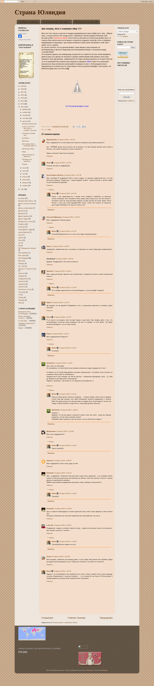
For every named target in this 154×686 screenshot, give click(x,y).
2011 (22, 189)
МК (19, 245)
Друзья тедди (22, 219)
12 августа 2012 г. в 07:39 (72, 175)
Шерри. (20, 328)
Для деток (21, 211)
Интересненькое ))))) (29, 124)
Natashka (50, 271)
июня (24, 171)
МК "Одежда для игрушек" (27, 248)
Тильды (20, 297)
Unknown (50, 460)
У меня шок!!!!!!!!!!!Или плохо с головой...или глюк (29, 128)
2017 (22, 92)
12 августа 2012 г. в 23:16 (67, 394)
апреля (25, 177)
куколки (20, 237)
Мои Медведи (23, 258)
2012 (22, 107)
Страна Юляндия (40, 12)
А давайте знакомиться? (26, 323)
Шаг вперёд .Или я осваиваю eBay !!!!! (29, 145)
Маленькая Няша (28, 149)
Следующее (47, 618)
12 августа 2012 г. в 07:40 (71, 217)
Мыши (20, 261)
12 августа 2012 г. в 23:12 (67, 348)
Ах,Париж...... (26, 138)
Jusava (49, 556)
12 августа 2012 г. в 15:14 (60, 334)
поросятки (21, 281)
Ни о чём (21, 266)
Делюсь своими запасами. (27, 203)
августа (25, 121)
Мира (24, 152)
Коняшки (21, 227)
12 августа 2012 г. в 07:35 (62, 163)
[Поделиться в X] (81, 127)
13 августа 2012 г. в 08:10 (69, 410)
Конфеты (21, 224)
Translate (125, 36)
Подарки (21, 276)
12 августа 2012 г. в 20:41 (63, 363)
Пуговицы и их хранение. (27, 160)
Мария (49, 302)
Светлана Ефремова (54, 217)
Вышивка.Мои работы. (26, 201)
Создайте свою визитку (24, 39)
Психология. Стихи (24, 289)
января (25, 185)
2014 (22, 101)
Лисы (20, 240)
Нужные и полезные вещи (27, 269)
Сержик (24, 164)
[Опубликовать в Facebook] (83, 127)
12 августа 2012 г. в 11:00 (67, 287)
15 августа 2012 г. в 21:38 (61, 556)
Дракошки (21, 213)
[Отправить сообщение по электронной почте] (73, 126)
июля (24, 168)
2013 (22, 104)
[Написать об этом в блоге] (79, 127)
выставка (21, 198)
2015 (22, 98)
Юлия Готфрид (22, 33)
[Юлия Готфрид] (20, 37)
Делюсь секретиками (25, 208)
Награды (21, 263)
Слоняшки (21, 292)
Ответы (51, 189)
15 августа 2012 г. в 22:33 (62, 571)
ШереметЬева (52, 139)
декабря (25, 109)
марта (24, 179)
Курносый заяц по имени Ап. (28, 155)
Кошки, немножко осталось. (24, 317)
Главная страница (28, 22)
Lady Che (50, 525)
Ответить (50, 156)
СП (19, 294)
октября (25, 115)
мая (24, 174)
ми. (19, 243)
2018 (22, 89)
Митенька (25, 141)
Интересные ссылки (25, 221)
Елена (49, 334)
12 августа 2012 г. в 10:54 (62, 271)
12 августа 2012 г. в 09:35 (64, 259)
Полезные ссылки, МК (86, 22)
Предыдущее (106, 618)
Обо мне (21, 273)
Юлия (49, 163)
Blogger (105, 670)
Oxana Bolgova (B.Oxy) (55, 175)
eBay (49, 129)
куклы (20, 235)
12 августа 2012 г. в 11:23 (62, 317)
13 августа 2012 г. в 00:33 (62, 460)
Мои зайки (21, 255)
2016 (22, 95)
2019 (22, 86)
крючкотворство (23, 232)
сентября (25, 118)
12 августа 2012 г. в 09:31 (60, 246)
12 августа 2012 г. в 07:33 (66, 139)
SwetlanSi (50, 473)
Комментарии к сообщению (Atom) (65, 622)
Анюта (49, 246)
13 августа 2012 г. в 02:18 (62, 508)
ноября (25, 112)
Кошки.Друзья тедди (25, 229)
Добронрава (51, 431)
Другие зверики (23, 216)
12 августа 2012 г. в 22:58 (65, 431)
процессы (21, 286)
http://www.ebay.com (77, 106)
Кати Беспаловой (60, 38)
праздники (21, 284)
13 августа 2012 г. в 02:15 (62, 473)
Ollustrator (90, 670)
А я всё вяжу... (23, 321)
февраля (25, 182)
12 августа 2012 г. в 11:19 (60, 302)
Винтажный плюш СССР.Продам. (24, 312)
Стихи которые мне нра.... (56, 22)
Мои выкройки (23, 253)
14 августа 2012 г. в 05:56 (62, 525)
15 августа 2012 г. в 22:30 (67, 493)
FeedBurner (131, 101)
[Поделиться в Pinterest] (85, 127)
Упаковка (21, 300)
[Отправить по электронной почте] (77, 127)
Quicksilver (51, 363)
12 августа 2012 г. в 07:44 (67, 193)
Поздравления (23, 279)
